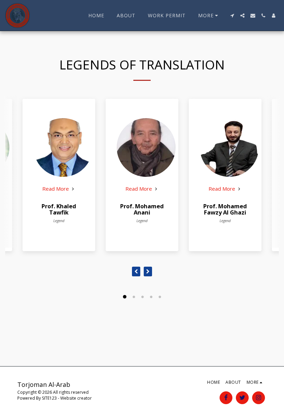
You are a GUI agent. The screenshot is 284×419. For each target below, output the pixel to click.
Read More (56, 188)
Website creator (76, 398)
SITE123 (49, 398)
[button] (232, 15)
